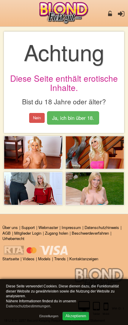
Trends (60, 258)
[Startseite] (64, 13)
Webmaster (48, 227)
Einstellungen (48, 316)
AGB (6, 233)
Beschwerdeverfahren (90, 233)
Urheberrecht (13, 238)
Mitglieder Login (27, 233)
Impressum (71, 227)
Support (28, 227)
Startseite (10, 258)
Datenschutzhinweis (102, 227)
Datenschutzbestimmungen (28, 306)
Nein (37, 117)
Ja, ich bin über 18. (73, 117)
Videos (29, 258)
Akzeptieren (75, 316)
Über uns (10, 227)
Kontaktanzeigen (83, 258)
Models (44, 258)
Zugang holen (56, 233)
